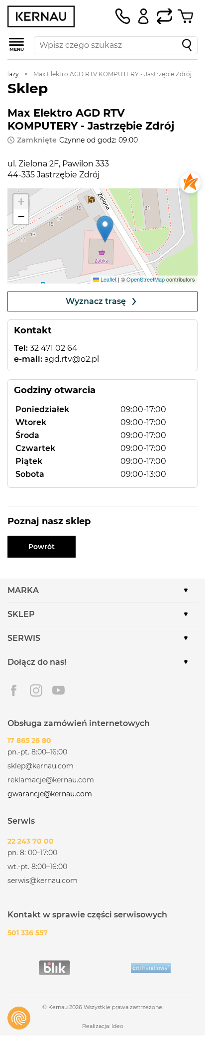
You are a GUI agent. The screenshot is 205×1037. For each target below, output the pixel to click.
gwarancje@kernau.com (49, 793)
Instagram (36, 690)
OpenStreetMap (145, 279)
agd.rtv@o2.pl (71, 359)
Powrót (41, 546)
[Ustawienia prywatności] (18, 1018)
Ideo (117, 1026)
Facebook (13, 690)
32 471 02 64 (54, 348)
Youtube (58, 690)
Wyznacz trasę (96, 301)
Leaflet (107, 279)
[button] (105, 229)
